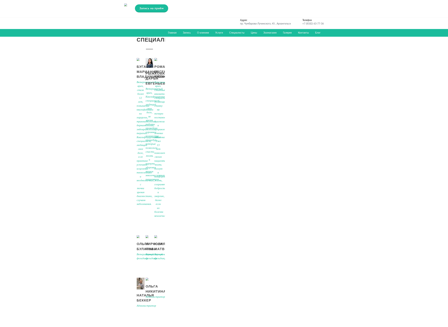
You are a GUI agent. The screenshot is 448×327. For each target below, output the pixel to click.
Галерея (287, 33)
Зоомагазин (270, 33)
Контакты (303, 33)
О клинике (203, 33)
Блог (318, 33)
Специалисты (236, 33)
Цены (254, 33)
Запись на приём (151, 8)
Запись (187, 33)
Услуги (219, 33)
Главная (172, 33)
